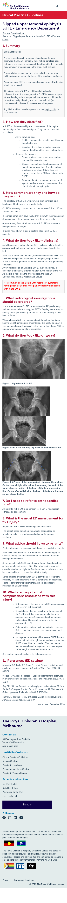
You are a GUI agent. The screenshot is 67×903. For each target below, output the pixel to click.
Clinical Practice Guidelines (15, 757)
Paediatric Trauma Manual (14, 773)
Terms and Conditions (24, 880)
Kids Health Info (10, 788)
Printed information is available (16, 548)
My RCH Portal (9, 784)
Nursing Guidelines (11, 761)
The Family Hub (9, 796)
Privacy (6, 880)
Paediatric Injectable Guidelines (17, 769)
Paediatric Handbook (12, 765)
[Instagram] (11, 817)
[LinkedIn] (16, 817)
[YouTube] (22, 817)
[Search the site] (57, 6)
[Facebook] (5, 817)
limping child (50, 109)
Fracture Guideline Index (14, 33)
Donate (27, 804)
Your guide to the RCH (12, 792)
